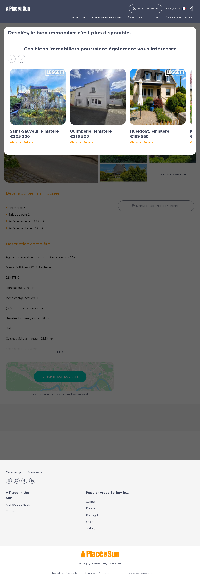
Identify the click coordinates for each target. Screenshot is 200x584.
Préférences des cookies (139, 572)
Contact (11, 511)
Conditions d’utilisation (98, 572)
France (90, 508)
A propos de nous (18, 504)
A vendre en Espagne (106, 17)
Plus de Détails (21, 142)
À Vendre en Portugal (143, 17)
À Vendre (78, 17)
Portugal (92, 515)
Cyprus (90, 502)
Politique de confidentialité (62, 572)
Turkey (90, 528)
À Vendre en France (179, 17)
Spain (89, 522)
